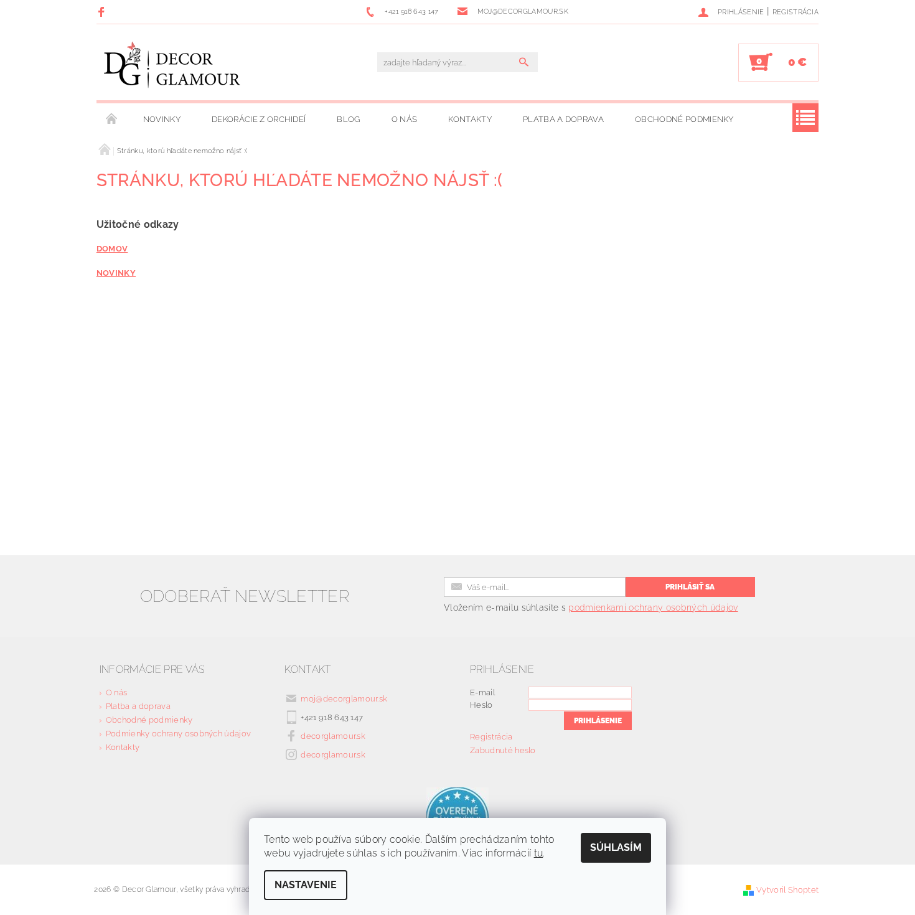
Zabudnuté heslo (503, 750)
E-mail (482, 692)
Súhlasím (616, 847)
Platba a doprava (563, 119)
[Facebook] (103, 11)
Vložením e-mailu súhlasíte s (591, 607)
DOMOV (112, 248)
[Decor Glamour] (172, 68)
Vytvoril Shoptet (787, 889)
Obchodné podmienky (684, 119)
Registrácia (795, 12)
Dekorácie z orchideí (259, 119)
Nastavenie (305, 885)
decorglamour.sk (333, 736)
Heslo (481, 705)
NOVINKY (116, 273)
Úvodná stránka (112, 119)
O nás (405, 119)
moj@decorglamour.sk (344, 698)
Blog (348, 119)
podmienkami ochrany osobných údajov (653, 607)
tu (538, 853)
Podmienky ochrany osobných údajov (178, 733)
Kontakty (470, 119)
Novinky (162, 119)
